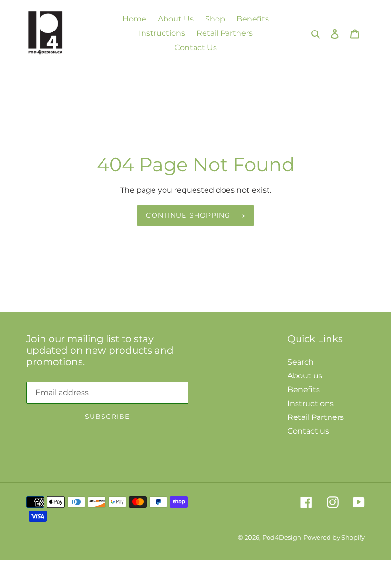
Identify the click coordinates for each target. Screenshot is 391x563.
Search (301, 361)
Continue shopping (188, 215)
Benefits (304, 389)
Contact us (308, 431)
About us (305, 375)
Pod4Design (281, 537)
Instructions (311, 403)
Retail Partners (316, 417)
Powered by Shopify (334, 537)
